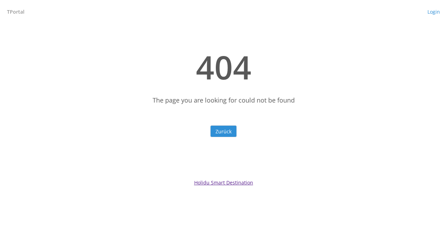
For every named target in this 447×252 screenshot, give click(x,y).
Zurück (223, 131)
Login (433, 11)
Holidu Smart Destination (223, 182)
